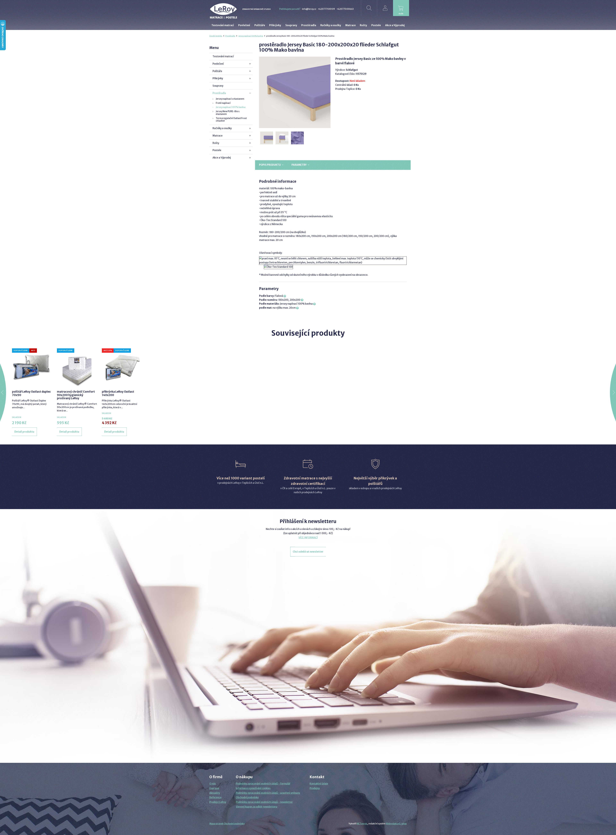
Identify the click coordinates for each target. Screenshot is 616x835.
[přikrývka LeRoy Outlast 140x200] (122, 367)
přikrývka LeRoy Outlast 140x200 (118, 393)
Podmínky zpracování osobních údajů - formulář (263, 783)
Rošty (216, 143)
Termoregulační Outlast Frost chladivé (231, 119)
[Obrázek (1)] (266, 138)
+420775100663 (345, 9)
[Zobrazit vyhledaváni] (369, 8)
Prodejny (315, 788)
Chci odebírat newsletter (308, 551)
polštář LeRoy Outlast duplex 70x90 (31, 393)
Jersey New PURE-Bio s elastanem (228, 112)
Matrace (217, 135)
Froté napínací (223, 103)
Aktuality (214, 792)
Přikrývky (218, 78)
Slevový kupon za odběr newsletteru (256, 806)
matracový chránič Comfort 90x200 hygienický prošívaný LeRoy (76, 395)
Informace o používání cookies (253, 788)
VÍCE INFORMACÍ (308, 537)
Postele (217, 150)
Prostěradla (230, 36)
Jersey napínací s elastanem (230, 99)
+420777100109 (326, 9)
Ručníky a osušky (222, 128)
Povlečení (218, 63)
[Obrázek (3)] (297, 138)
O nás (212, 783)
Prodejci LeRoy (217, 802)
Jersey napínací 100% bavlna (250, 36)
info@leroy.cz (309, 9)
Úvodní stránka (215, 36)
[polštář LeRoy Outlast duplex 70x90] (32, 367)
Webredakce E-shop (396, 823)
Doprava (214, 788)
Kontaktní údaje (319, 783)
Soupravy (218, 85)
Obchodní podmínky (247, 797)
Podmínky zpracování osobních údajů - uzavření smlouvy (268, 792)
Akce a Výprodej (222, 157)
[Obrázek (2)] (282, 138)
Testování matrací (223, 56)
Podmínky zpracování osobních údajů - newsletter (264, 802)
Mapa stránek (216, 823)
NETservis (362, 823)
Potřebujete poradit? (289, 9)
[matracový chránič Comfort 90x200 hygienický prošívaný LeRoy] (77, 367)
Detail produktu (24, 431)
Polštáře (217, 71)
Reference (215, 797)
